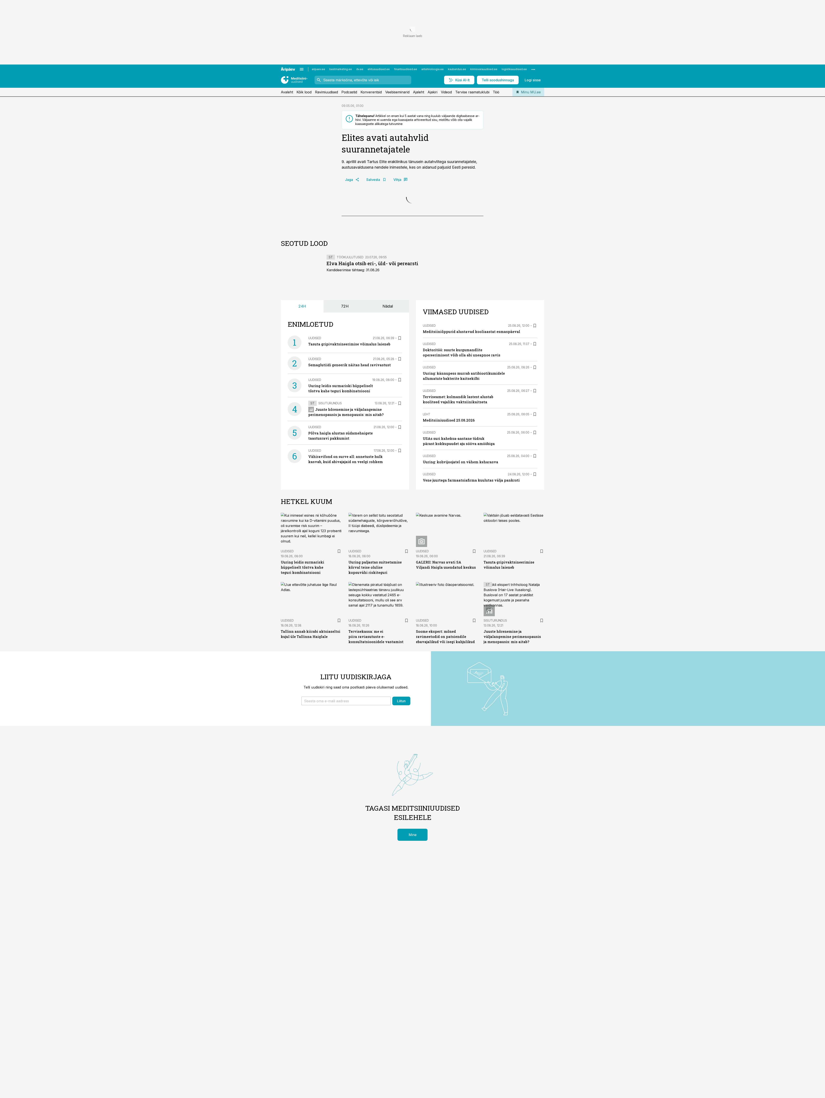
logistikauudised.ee (514, 69)
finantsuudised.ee (405, 69)
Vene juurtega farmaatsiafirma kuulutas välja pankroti (471, 574)
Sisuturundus (330, 497)
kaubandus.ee (457, 69)
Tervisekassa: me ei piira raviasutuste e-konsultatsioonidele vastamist (375, 730)
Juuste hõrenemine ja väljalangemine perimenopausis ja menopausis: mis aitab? (512, 730)
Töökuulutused (350, 351)
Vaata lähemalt (378, 295)
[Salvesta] (399, 431)
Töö (496, 92)
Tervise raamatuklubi (472, 92)
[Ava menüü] (302, 69)
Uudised (314, 432)
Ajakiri (432, 92)
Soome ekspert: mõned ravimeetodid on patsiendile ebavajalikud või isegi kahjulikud (445, 730)
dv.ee (359, 69)
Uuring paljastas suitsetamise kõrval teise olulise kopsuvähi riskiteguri (375, 661)
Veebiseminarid (397, 92)
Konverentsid (371, 92)
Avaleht (287, 92)
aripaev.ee (318, 69)
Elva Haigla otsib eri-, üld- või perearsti (372, 357)
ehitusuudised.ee (379, 69)
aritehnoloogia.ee (432, 69)
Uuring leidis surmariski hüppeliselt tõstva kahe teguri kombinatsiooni (302, 661)
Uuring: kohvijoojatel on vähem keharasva (460, 555)
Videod (446, 92)
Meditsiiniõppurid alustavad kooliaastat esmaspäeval (471, 425)
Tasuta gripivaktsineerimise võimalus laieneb (349, 438)
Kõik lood (304, 92)
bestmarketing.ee (340, 69)
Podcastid (349, 92)
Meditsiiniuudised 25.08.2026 (449, 514)
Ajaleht (418, 92)
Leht (426, 508)
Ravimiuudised (326, 92)
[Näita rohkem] (533, 69)
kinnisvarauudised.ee (483, 69)
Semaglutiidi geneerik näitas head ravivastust (349, 458)
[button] (346, 794)
